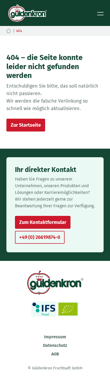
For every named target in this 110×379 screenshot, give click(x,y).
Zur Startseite (26, 125)
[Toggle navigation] (100, 13)
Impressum (55, 336)
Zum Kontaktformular (42, 222)
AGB (55, 354)
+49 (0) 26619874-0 (39, 237)
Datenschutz (55, 345)
